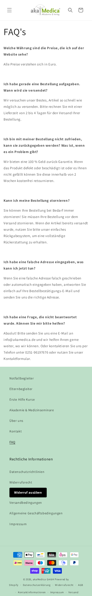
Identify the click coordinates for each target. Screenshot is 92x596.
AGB (80, 585)
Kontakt (15, 431)
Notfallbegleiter (21, 378)
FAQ (12, 442)
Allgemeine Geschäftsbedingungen (36, 513)
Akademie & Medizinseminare (31, 410)
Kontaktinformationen (32, 592)
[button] (9, 10)
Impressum (18, 524)
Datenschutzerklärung (37, 585)
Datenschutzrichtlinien (26, 472)
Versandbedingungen (25, 502)
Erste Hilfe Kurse (22, 399)
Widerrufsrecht (20, 482)
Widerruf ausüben (28, 492)
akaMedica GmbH (43, 579)
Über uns (16, 421)
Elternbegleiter (21, 389)
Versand (73, 592)
